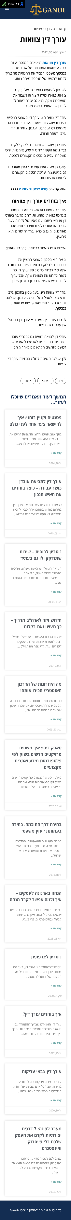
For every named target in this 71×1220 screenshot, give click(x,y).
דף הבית (61, 29)
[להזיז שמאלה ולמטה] (3, 5)
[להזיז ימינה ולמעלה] (5, 3)
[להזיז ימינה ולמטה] (5, 5)
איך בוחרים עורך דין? (42, 1014)
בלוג (60, 381)
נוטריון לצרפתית (46, 957)
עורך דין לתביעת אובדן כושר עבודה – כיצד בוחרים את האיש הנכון (37, 487)
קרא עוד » (56, 453)
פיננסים (28, 381)
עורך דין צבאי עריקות (42, 1071)
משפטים (45, 381)
